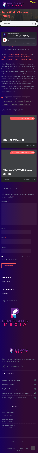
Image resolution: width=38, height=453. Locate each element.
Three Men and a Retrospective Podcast (19, 393)
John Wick (26, 98)
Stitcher (10, 59)
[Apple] (11, 366)
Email (3, 238)
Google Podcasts (7, 57)
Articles (5, 293)
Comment (5, 201)
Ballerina (8, 98)
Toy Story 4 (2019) (8, 425)
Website (4, 247)
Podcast (28, 101)
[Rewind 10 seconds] (9, 41)
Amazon (11, 54)
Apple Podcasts (20, 54)
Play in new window (18, 47)
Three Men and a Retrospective (20, 104)
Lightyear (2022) (7, 419)
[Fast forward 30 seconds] (16, 41)
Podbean (27, 57)
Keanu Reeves (7, 101)
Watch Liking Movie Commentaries (19, 398)
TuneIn (16, 59)
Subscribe (26, 44)
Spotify (3, 59)
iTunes (31, 59)
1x (12, 41)
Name (3, 228)
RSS (32, 57)
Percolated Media (8, 21)
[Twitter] (7, 366)
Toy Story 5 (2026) (8, 413)
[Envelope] (22, 366)
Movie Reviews (19, 101)
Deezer (29, 54)
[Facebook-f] (3, 366)
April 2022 (6, 281)
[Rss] (18, 366)
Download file (6, 47)
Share (33, 44)
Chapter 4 (17, 98)
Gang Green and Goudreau (19, 380)
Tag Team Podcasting (19, 389)
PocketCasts (18, 57)
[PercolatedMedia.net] (13, 4)
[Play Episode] (5, 40)
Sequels (5, 104)
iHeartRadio (23, 59)
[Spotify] (15, 366)
